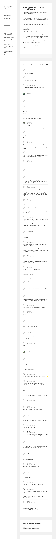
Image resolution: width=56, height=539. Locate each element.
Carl (27, 100)
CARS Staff (31, 55)
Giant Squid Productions (7, 15)
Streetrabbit (29, 441)
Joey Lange (29, 453)
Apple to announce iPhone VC (8, 31)
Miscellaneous (37, 55)
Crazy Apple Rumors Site (7, 4)
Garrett (28, 358)
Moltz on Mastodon (7, 18)
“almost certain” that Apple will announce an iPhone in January (35, 17)
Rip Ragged (29, 69)
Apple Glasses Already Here (8, 35)
